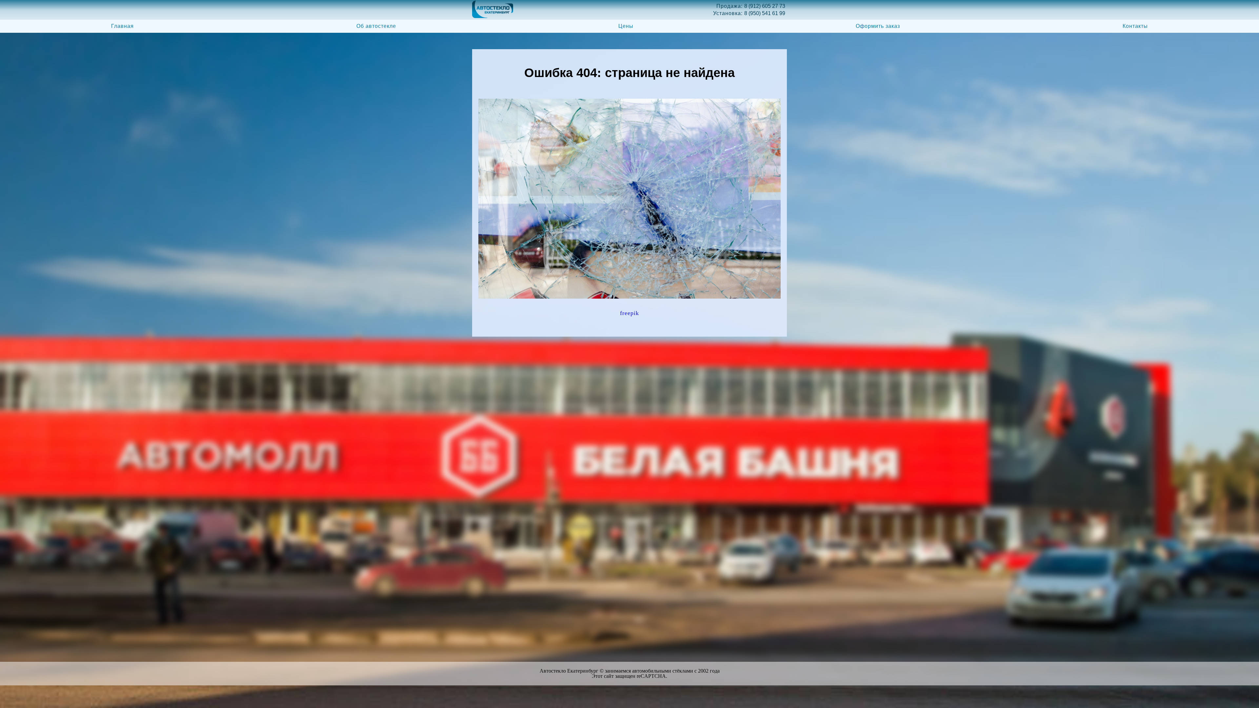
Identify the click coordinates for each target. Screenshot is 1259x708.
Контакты (1135, 26)
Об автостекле (376, 26)
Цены (625, 26)
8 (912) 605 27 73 (764, 6)
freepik (629, 313)
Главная (122, 26)
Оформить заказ (878, 26)
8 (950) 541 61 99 (764, 13)
